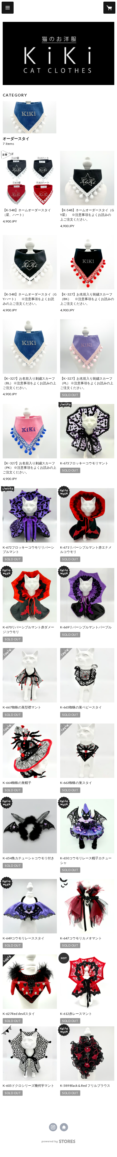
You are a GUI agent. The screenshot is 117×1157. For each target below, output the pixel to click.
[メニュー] (8, 8)
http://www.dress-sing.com (64, 1127)
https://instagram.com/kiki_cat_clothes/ (53, 1127)
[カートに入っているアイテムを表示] (109, 8)
